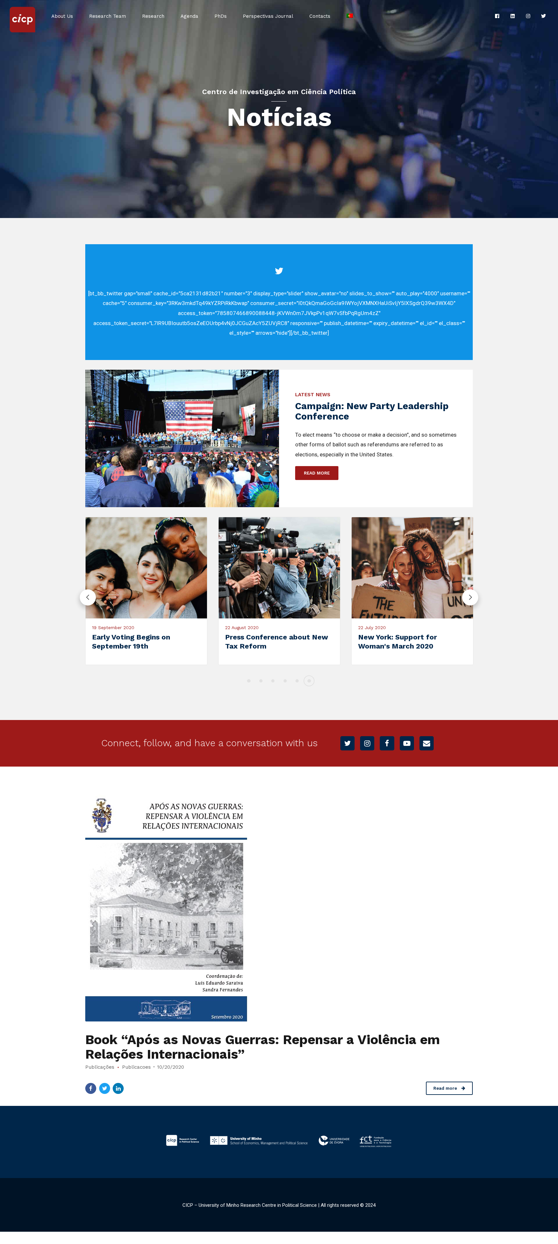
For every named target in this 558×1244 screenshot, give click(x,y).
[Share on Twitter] (104, 1088)
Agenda (189, 16)
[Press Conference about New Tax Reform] (250, 567)
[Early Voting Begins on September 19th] (117, 567)
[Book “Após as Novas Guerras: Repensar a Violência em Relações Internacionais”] (279, 905)
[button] (88, 597)
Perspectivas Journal (268, 16)
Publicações (99, 1067)
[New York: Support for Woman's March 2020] (383, 567)
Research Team (107, 16)
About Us (62, 16)
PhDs (220, 16)
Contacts (319, 16)
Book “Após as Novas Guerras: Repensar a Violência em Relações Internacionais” (262, 1047)
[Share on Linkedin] (118, 1088)
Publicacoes (136, 1067)
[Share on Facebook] (90, 1088)
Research (153, 16)
